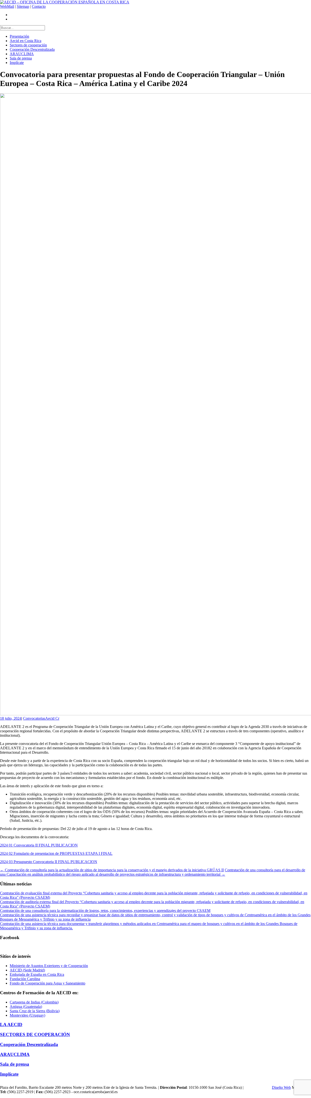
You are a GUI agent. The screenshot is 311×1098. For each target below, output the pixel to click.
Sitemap (23, 6)
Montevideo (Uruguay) (27, 1015)
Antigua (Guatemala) (26, 1006)
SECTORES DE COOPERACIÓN (35, 1034)
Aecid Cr (52, 718)
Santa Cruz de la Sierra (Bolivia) (35, 1011)
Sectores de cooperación (28, 45)
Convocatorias (34, 718)
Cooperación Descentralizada (32, 49)
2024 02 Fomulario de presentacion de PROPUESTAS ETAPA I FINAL (56, 853)
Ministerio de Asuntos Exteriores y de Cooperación (49, 966)
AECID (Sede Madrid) (27, 970)
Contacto (39, 6)
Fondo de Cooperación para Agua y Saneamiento (47, 983)
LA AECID (11, 1024)
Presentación (19, 36)
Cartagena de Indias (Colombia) (34, 1002)
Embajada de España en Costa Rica (37, 974)
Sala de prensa (21, 58)
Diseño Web (281, 1087)
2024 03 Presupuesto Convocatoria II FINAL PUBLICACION (48, 862)
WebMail (7, 6)
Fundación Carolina (25, 979)
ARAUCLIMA (22, 54)
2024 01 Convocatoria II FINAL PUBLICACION (39, 845)
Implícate (17, 63)
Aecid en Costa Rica (25, 41)
